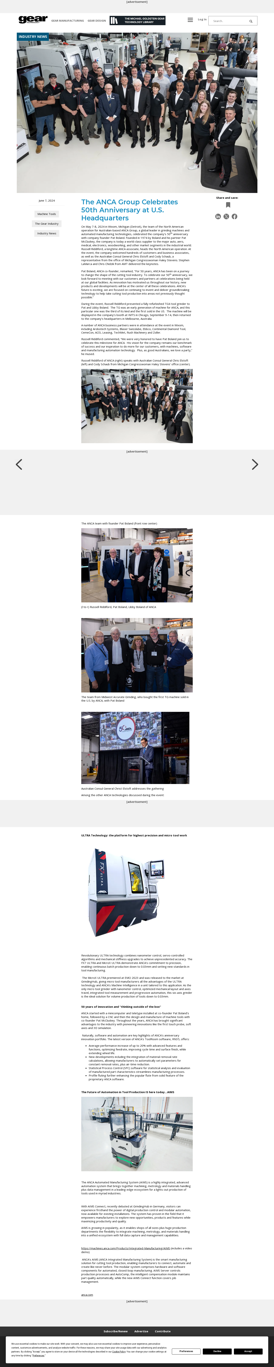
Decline (217, 1351)
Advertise (141, 1331)
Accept (248, 1351)
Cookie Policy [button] (118, 1351)
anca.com (87, 1295)
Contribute (163, 1331)
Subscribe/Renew (116, 1331)
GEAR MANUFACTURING (67, 20)
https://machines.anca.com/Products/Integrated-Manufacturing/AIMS (125, 1248)
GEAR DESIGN (97, 20)
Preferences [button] (38, 1355)
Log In (202, 19)
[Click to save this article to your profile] (227, 205)
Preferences (186, 1351)
